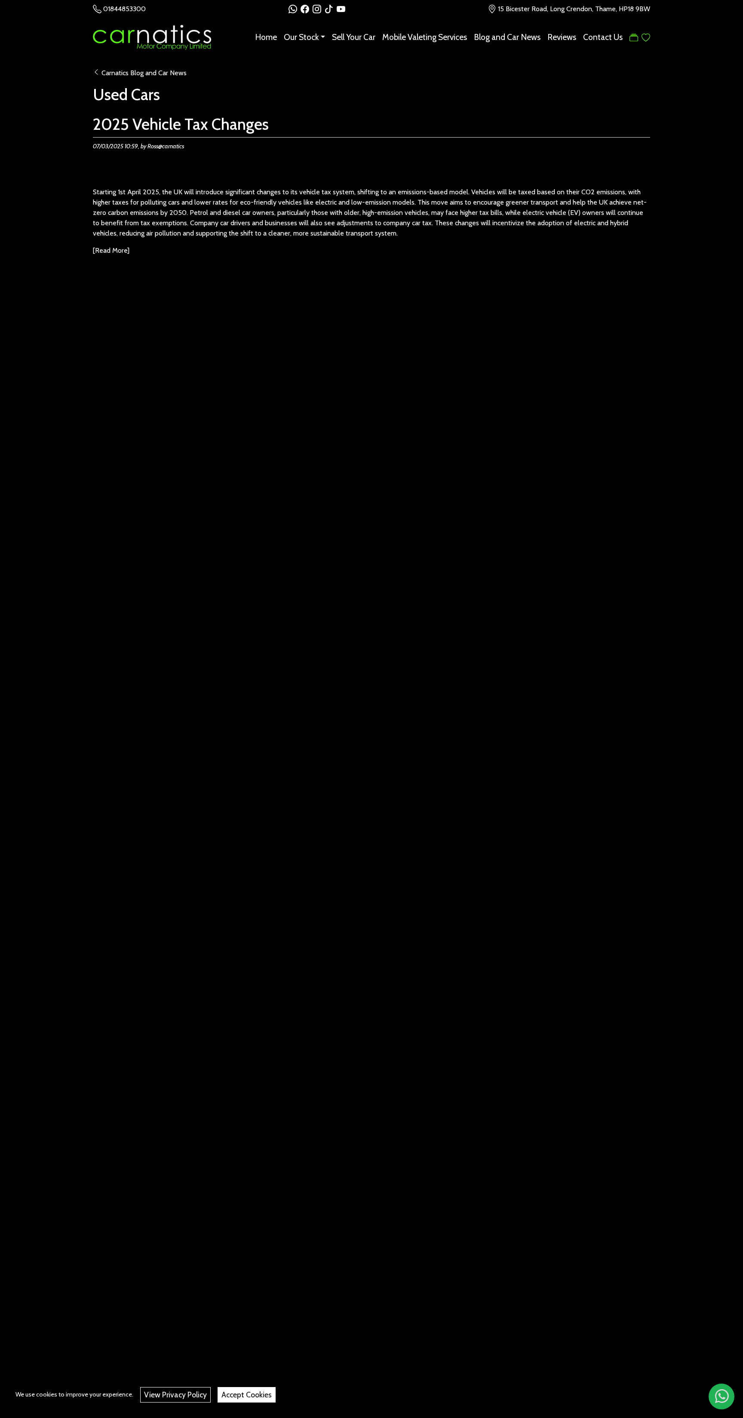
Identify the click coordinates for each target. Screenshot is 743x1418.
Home (266, 37)
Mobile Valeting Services (424, 37)
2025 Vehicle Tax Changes (181, 124)
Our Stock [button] (301, 37)
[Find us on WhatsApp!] (295, 9)
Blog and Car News (507, 37)
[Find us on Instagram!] (319, 9)
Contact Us (603, 37)
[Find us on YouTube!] (341, 9)
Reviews (561, 37)
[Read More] (111, 250)
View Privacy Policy (175, 1394)
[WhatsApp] (721, 1396)
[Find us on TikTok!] (331, 9)
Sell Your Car (353, 37)
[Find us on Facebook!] (307, 9)
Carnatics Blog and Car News (144, 73)
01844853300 (124, 9)
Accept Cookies (246, 1394)
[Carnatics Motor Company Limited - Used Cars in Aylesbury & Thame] (152, 36)
